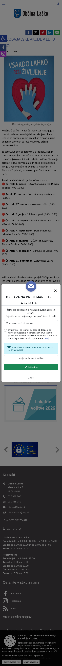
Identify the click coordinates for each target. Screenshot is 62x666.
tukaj (46, 338)
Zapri (31, 377)
